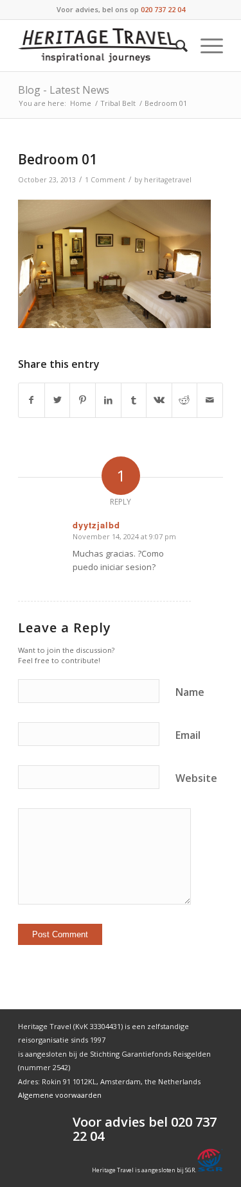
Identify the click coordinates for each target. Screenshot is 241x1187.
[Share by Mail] (209, 400)
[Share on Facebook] (31, 400)
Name (189, 692)
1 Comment (105, 179)
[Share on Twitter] (57, 400)
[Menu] (205, 45)
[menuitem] (175, 45)
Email (188, 735)
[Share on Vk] (159, 400)
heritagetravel (168, 179)
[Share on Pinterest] (82, 400)
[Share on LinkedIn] (108, 400)
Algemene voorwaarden (60, 1095)
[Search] (175, 45)
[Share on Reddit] (184, 400)
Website (196, 778)
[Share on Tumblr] (134, 400)
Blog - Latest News (63, 90)
